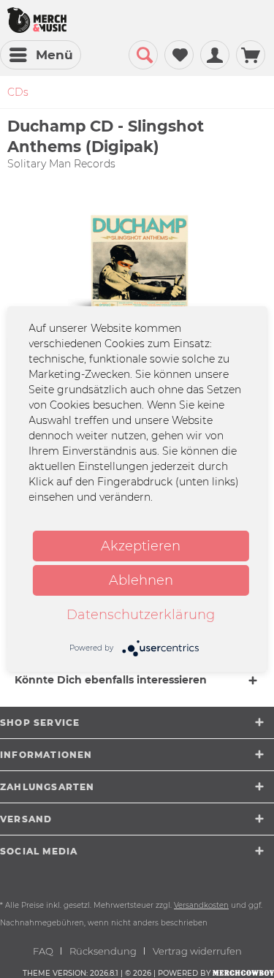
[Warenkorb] (250, 54)
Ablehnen (141, 580)
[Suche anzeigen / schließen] (143, 54)
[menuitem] (40, 54)
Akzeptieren (140, 546)
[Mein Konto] (214, 54)
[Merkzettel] (179, 54)
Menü (54, 55)
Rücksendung (103, 951)
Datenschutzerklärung (140, 615)
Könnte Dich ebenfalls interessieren (111, 679)
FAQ (43, 951)
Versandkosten (201, 905)
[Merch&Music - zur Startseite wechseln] (36, 20)
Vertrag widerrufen (197, 951)
